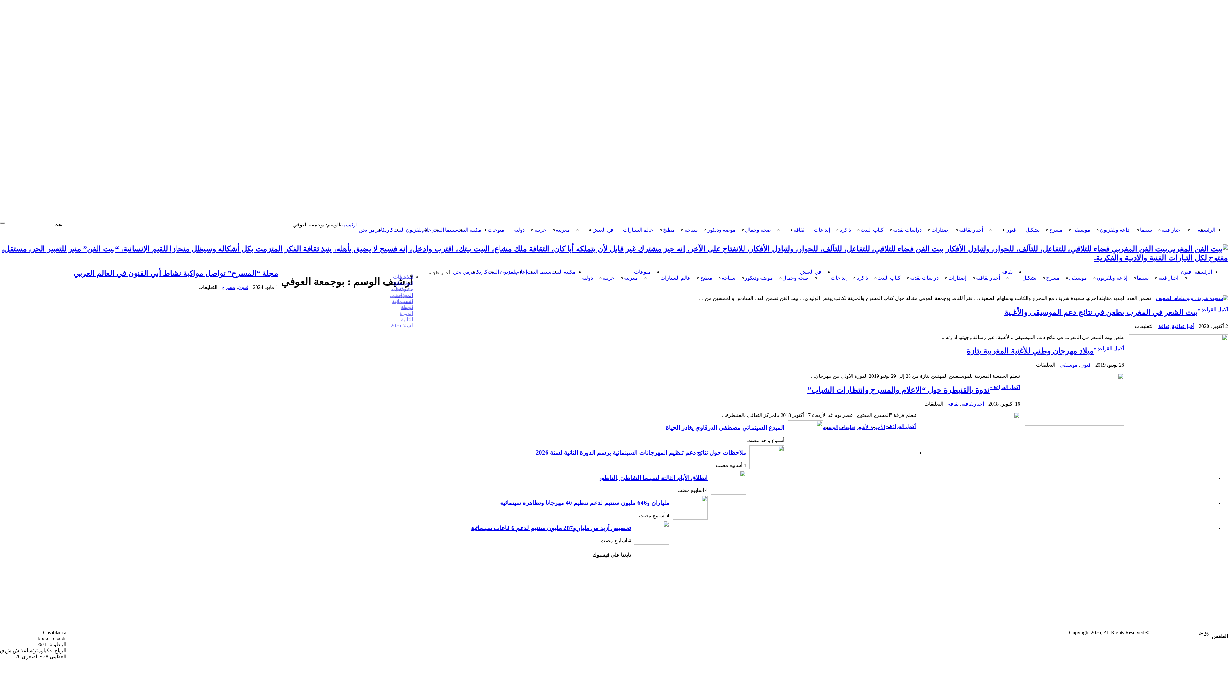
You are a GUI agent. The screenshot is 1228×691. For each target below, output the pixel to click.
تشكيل (1033, 230)
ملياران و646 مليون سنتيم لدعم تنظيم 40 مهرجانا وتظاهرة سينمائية (584, 502)
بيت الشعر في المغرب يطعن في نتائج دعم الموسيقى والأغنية (1101, 312)
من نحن (367, 230)
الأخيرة (877, 427)
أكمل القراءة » (1213, 309)
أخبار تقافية (971, 230)
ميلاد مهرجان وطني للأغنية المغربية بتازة (1030, 351)
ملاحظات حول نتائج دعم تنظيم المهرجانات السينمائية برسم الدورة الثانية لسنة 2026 (401, 301)
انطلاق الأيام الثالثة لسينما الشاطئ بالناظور (653, 477)
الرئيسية (1206, 230)
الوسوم (830, 427)
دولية (519, 230)
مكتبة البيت (469, 230)
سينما (1146, 230)
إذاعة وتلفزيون (1115, 230)
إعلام (427, 230)
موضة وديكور (721, 230)
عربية (540, 230)
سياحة (691, 230)
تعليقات (847, 427)
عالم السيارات (638, 230)
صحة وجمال (758, 230)
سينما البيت (445, 230)
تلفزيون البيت (407, 230)
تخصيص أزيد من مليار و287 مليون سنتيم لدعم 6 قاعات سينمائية (551, 528)
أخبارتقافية (1183, 326)
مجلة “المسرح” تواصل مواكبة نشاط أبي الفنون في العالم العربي (176, 273)
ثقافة (798, 230)
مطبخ (669, 230)
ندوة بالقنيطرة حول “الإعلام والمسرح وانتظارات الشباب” (898, 390)
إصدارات (940, 230)
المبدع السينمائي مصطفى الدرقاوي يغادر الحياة (725, 427)
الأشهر (863, 427)
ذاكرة (845, 230)
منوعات (496, 230)
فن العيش (602, 230)
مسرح (1056, 230)
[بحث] (2, 223)
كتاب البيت (872, 230)
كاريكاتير (384, 230)
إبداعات (822, 230)
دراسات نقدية (907, 230)
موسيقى (1081, 230)
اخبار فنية (1171, 230)
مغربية (563, 230)
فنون (1010, 230)
